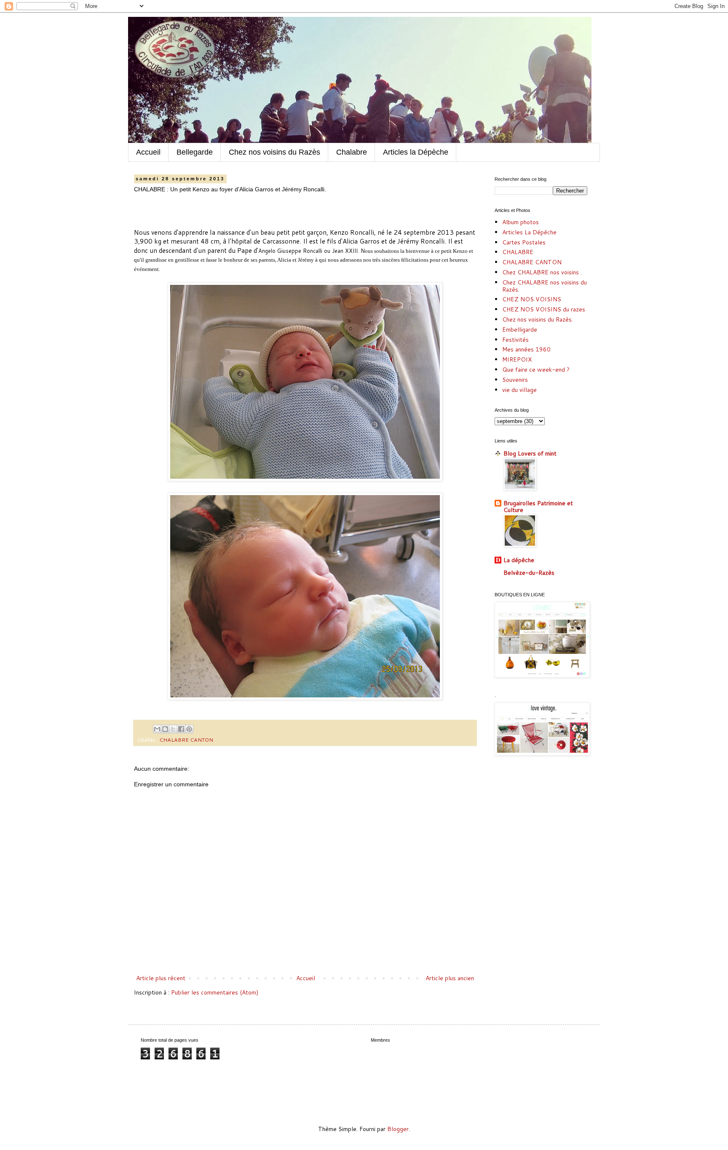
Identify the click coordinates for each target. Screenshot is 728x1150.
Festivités (515, 339)
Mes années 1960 (526, 349)
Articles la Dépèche (415, 152)
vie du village (519, 390)
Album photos (520, 222)
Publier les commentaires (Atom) (214, 992)
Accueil (148, 152)
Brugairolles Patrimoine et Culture (538, 506)
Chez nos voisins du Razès (274, 152)
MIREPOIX (517, 359)
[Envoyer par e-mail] (157, 729)
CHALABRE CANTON (186, 739)
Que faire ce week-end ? (536, 369)
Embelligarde (519, 329)
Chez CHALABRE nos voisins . (542, 272)
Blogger (398, 1129)
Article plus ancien (450, 978)
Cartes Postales (524, 242)
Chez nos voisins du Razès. (537, 319)
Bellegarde (195, 152)
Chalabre (351, 152)
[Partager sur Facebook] (181, 729)
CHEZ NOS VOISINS (531, 299)
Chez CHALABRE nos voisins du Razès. (544, 286)
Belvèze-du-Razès (528, 572)
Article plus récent (160, 978)
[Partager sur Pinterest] (189, 729)
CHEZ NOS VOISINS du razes (543, 309)
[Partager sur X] (173, 729)
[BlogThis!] (165, 729)
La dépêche (518, 560)
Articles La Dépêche (529, 232)
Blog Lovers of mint (530, 453)
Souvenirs (515, 379)
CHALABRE (517, 252)
